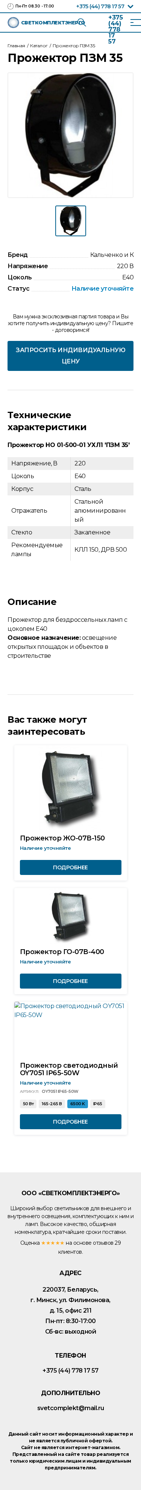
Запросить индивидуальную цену (70, 356)
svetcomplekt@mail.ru (70, 1408)
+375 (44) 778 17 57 (100, 6)
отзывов (103, 1242)
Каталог (39, 45)
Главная (16, 45)
